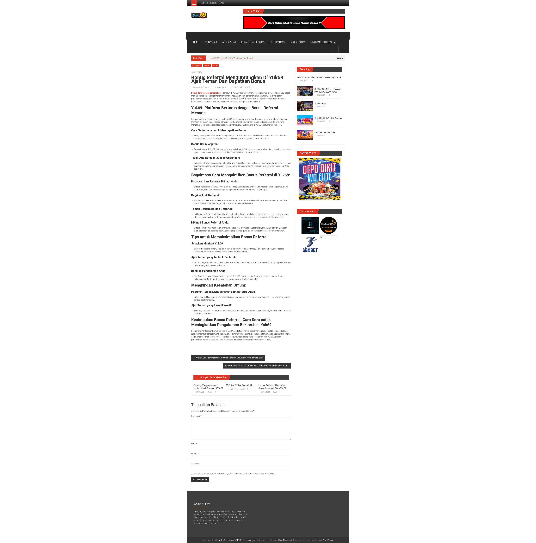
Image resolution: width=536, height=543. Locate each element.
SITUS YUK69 (320, 103)
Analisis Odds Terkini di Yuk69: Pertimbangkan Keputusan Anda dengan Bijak (229, 358)
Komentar (196, 416)
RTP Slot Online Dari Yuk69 (239, 385)
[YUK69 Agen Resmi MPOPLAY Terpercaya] (194, 35)
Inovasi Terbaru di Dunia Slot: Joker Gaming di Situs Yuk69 (272, 387)
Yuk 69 (241, 87)
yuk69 (215, 65)
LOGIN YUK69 (210, 42)
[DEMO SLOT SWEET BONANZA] (305, 120)
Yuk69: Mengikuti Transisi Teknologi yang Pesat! (232, 58)
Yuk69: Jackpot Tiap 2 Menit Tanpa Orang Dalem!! (319, 77)
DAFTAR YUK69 (228, 42)
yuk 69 (207, 65)
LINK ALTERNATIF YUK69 (252, 42)
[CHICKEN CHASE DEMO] (305, 135)
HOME (196, 42)
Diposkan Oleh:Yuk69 (201, 87)
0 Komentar (219, 87)
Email (194, 453)
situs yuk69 (196, 65)
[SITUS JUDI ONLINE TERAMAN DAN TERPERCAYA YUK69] (305, 91)
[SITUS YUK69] (305, 105)
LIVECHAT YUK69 (297, 42)
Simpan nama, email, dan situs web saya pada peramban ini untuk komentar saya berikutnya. (234, 473)
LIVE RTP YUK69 (277, 42)
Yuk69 (209, 392)
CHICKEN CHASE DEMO (324, 132)
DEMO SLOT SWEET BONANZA (328, 118)
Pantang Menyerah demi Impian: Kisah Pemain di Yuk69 (208, 387)
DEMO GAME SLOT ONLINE (323, 42)
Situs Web (195, 463)
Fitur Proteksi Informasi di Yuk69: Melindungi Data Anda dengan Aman (256, 365)
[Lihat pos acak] (342, 49)
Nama (194, 443)
